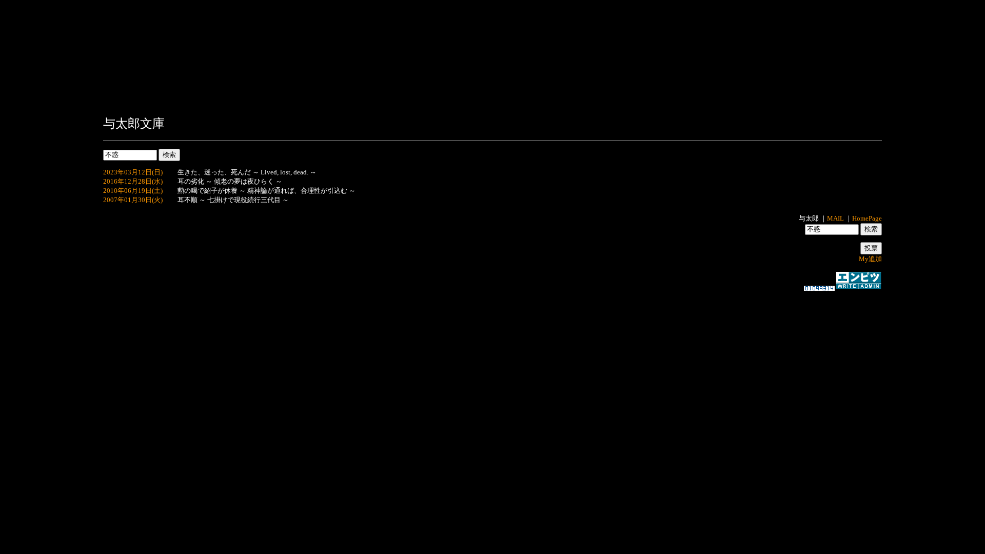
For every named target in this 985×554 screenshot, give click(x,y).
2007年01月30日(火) (133, 200)
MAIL (835, 218)
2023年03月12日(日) (133, 172)
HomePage (867, 218)
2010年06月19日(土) (133, 190)
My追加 (870, 259)
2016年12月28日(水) (133, 181)
